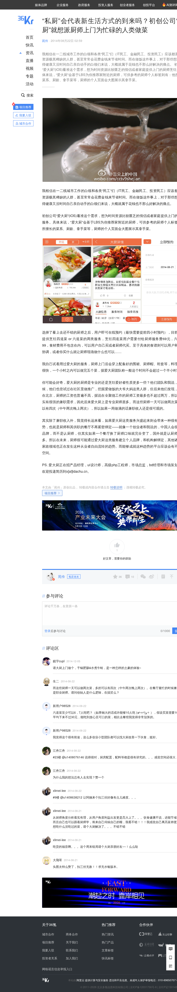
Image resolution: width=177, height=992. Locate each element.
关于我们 (72, 942)
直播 (29, 60)
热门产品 (108, 942)
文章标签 (108, 950)
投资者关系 (49, 958)
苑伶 (45, 40)
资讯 (29, 52)
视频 (29, 68)
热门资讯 (108, 934)
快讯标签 (108, 958)
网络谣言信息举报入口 (57, 969)
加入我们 (72, 958)
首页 (29, 37)
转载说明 (116, 487)
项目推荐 (50, 493)
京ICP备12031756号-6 (143, 987)
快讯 (29, 45)
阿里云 (81, 980)
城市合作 (48, 934)
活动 (29, 83)
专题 (29, 76)
